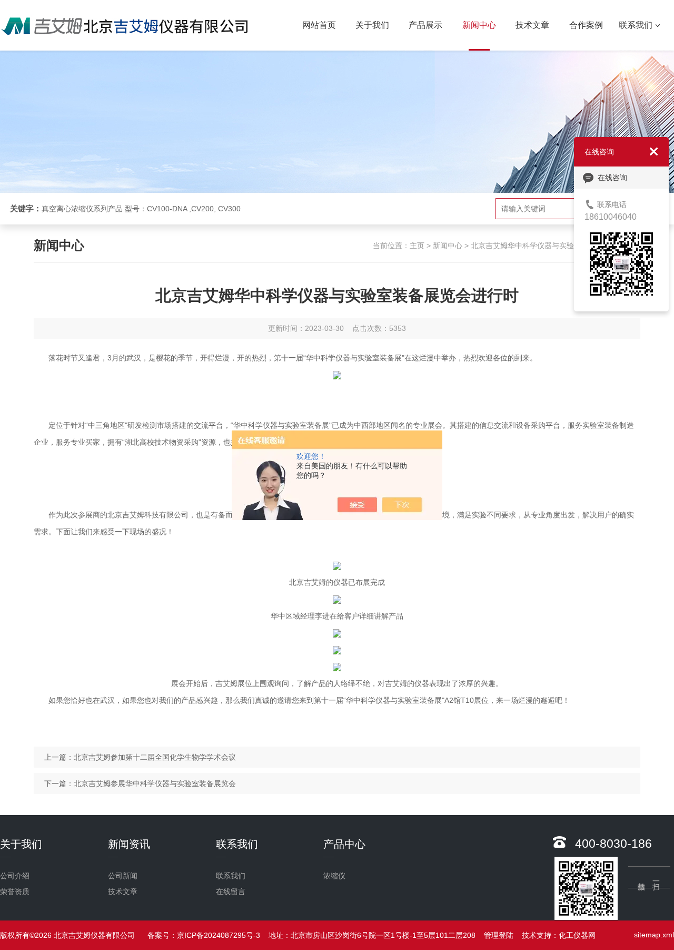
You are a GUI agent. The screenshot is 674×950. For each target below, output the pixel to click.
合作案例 (586, 25)
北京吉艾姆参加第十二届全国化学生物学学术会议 (155, 757)
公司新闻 (122, 875)
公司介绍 (14, 875)
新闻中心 (479, 25)
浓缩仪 (334, 875)
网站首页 (319, 25)
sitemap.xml (654, 935)
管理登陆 (498, 935)
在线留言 (230, 891)
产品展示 (425, 25)
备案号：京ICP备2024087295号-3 (203, 935)
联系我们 (635, 25)
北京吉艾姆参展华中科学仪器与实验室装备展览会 (155, 783)
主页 (417, 245)
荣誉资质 (14, 891)
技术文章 (532, 25)
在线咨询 (612, 177)
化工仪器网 (577, 935)
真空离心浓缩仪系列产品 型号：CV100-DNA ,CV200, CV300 (141, 208)
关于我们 (372, 25)
